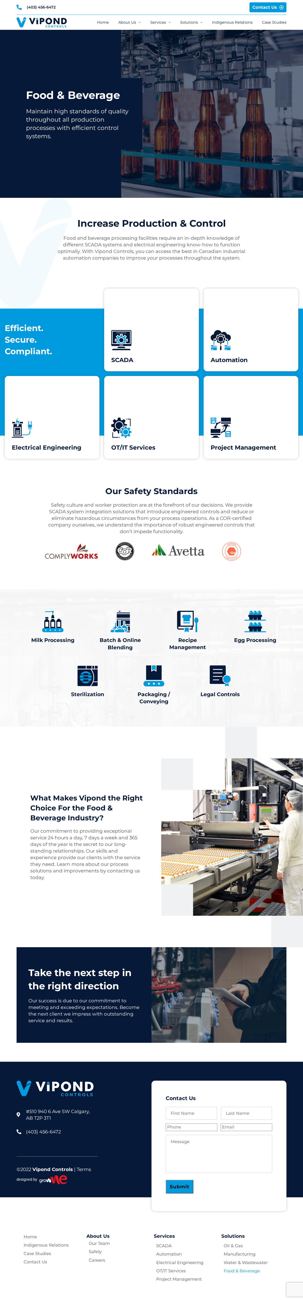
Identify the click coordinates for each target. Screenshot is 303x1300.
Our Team (99, 1243)
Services (158, 22)
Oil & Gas (233, 1245)
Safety (95, 1251)
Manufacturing (239, 1254)
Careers (97, 1260)
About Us (127, 22)
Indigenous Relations (232, 22)
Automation (169, 1254)
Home (103, 22)
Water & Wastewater (246, 1262)
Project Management (179, 1279)
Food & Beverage (242, 1270)
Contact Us (35, 1262)
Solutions (189, 22)
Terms (84, 1169)
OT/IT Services (171, 1270)
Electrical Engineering (179, 1262)
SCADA (164, 1245)
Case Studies (274, 22)
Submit (179, 1186)
